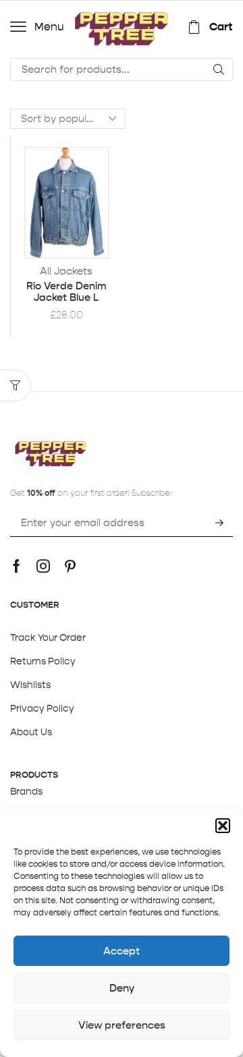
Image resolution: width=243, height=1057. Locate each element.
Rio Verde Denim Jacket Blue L (66, 292)
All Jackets (66, 270)
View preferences (121, 1025)
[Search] (218, 69)
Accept (121, 950)
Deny (121, 987)
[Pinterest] (70, 566)
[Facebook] (16, 566)
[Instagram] (43, 566)
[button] (223, 825)
